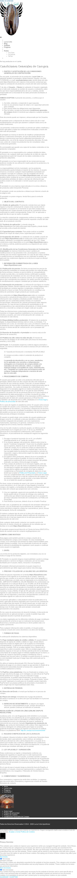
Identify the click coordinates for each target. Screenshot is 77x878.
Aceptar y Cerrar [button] (14, 832)
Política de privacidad (7, 401)
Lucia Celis (8, 788)
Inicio (6, 786)
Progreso (7, 790)
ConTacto (7, 792)
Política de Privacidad (27, 473)
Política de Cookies (28, 832)
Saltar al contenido (6, 1)
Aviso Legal (42, 473)
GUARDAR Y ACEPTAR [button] (9, 877)
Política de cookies (10, 815)
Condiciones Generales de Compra (16, 816)
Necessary (6, 859)
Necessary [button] (4, 857)
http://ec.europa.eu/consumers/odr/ (33, 730)
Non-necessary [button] (5, 868)
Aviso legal (43, 400)
